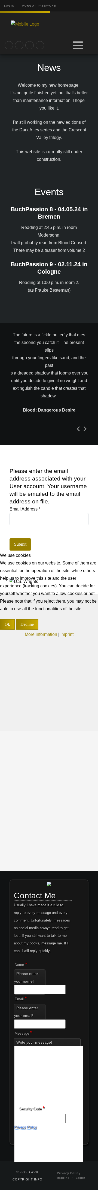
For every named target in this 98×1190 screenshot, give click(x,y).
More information (41, 634)
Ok (7, 624)
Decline (27, 624)
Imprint (67, 634)
